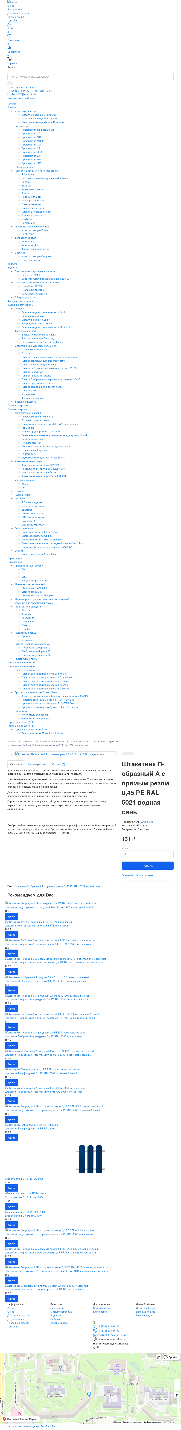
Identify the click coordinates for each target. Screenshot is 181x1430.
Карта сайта (100, 1311)
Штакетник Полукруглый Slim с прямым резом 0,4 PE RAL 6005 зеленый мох (49, 1234)
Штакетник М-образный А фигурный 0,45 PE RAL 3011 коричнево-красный (48, 1054)
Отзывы (127, 875)
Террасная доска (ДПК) (20, 725)
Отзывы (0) (58, 764)
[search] (10, 83)
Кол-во (126, 848)
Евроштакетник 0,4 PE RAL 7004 (23, 1215)
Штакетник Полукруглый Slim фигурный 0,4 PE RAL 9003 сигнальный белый (49, 907)
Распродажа (14, 9)
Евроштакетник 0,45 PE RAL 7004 (24, 1197)
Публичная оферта (18, 1322)
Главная (11, 741)
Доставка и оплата (18, 13)
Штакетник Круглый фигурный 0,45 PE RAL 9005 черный (37, 925)
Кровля (11, 107)
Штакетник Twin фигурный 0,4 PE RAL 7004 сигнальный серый (41, 1073)
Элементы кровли (17, 409)
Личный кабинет (145, 1308)
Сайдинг (55, 1319)
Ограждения (14, 561)
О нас (10, 5)
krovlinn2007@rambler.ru (21, 94)
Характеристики (37, 764)
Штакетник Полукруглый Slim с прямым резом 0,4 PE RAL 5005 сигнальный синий (52, 1110)
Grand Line (147, 821)
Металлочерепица (61, 1311)
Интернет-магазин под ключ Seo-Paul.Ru (31, 1426)
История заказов (145, 1311)
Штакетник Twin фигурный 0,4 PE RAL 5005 (30, 1128)
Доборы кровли (59, 1322)
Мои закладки (144, 1315)
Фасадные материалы (20, 304)
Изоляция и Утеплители (21, 666)
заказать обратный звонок (22, 98)
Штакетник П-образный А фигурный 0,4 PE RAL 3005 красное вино (44, 1036)
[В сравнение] (130, 753)
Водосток (12, 267)
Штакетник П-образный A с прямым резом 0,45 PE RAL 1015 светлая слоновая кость (54, 962)
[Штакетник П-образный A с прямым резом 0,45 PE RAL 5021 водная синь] (65, 754)
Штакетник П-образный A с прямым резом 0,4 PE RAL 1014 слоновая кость (48, 944)
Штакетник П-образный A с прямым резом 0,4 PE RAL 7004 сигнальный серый (50, 1017)
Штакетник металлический (50, 741)
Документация (15, 16)
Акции (10, 1308)
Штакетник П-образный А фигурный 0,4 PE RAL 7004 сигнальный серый (47, 999)
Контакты (12, 20)
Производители (102, 1308)
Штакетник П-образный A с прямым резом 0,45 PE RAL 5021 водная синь (49, 745)
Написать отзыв (144, 875)
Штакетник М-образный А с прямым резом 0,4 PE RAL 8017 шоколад (45, 1289)
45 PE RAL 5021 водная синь (83, 886)
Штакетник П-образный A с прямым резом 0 (39, 886)
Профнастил (57, 1308)
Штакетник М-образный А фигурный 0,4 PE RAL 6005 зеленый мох (43, 1091)
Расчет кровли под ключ (21, 87)
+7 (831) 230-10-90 (41, 90)
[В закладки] (124, 753)
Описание (16, 764)
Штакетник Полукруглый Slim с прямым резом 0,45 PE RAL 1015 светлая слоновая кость (56, 1271)
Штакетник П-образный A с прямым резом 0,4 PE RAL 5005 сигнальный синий (50, 1252)
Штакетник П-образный (106, 741)
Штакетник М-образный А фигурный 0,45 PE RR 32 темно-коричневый (45, 981)
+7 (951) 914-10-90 (18, 90)
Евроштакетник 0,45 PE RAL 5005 (24, 1178)
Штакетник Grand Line (78, 741)
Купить (148, 865)
